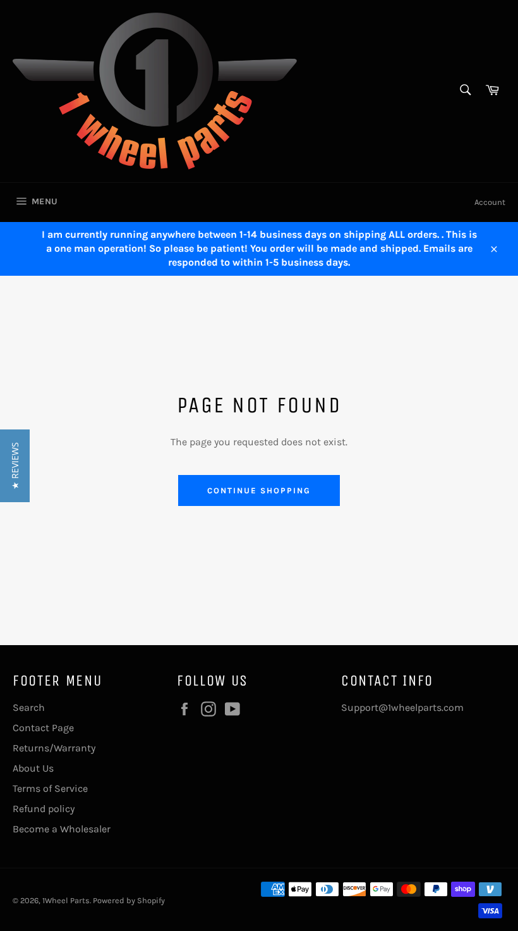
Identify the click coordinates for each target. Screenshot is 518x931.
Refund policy (44, 809)
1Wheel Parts (66, 900)
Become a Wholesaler (62, 829)
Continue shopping (258, 490)
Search (29, 707)
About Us (33, 768)
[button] (15, 465)
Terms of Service (50, 788)
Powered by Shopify (129, 900)
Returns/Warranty (54, 748)
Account (489, 202)
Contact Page (43, 728)
